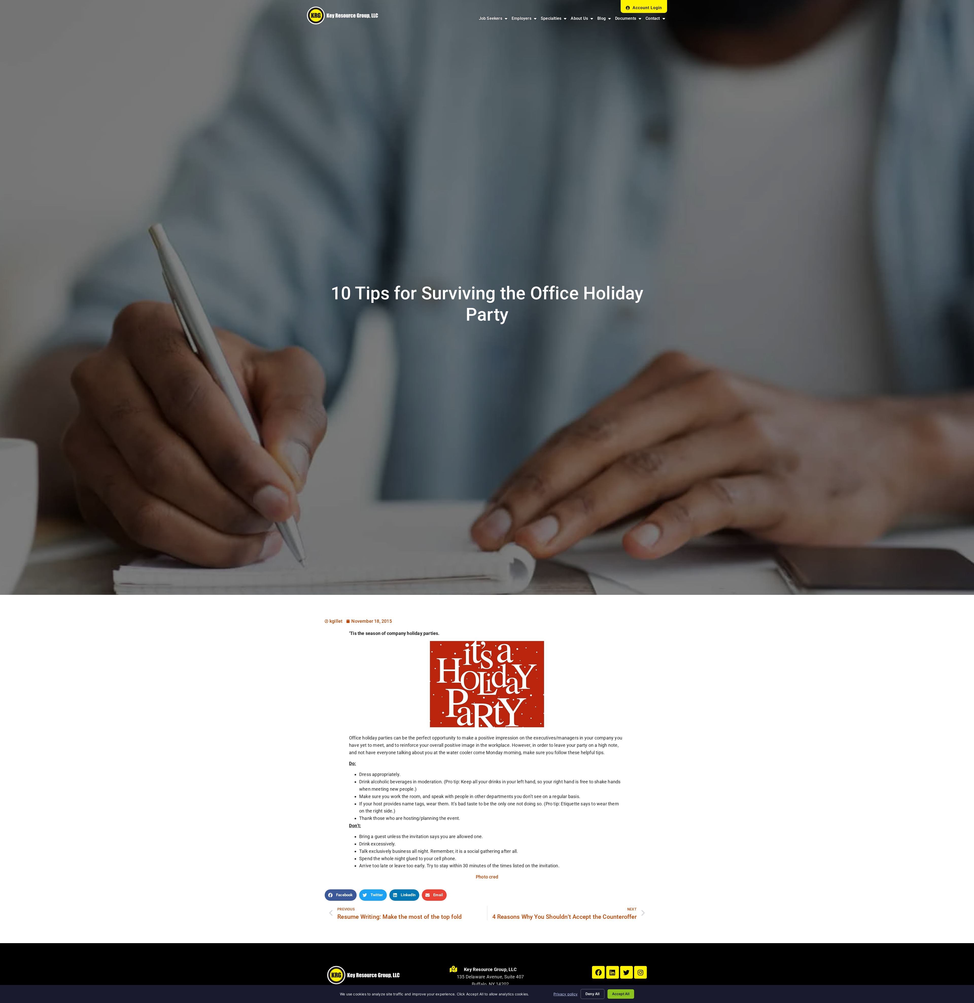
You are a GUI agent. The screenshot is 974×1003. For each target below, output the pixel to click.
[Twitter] (626, 972)
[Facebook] (598, 972)
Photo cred (487, 876)
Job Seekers (494, 19)
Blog (605, 19)
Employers (525, 19)
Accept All (621, 994)
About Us (583, 19)
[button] (341, 895)
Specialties (554, 19)
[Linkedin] (612, 972)
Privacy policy (565, 994)
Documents (629, 19)
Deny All (592, 994)
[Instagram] (640, 972)
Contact (656, 19)
